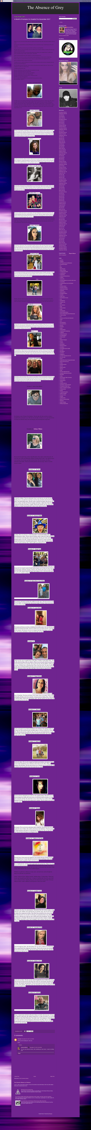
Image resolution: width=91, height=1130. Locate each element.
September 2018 (62, 164)
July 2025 (61, 115)
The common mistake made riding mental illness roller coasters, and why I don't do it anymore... (33, 1096)
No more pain (62, 357)
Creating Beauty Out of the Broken (66, 283)
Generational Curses (64, 297)
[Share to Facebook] (31, 1031)
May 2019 (61, 158)
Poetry (61, 363)
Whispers (62, 400)
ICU (61, 316)
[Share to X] (30, 1031)
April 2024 (61, 122)
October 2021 (61, 133)
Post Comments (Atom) (23, 1078)
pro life (61, 365)
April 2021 (61, 139)
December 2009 (62, 247)
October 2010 (61, 233)
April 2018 (61, 165)
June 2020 (61, 145)
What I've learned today (64, 399)
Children (61, 277)
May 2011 (61, 228)
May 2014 (61, 199)
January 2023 (61, 126)
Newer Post (17, 1076)
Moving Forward (63, 345)
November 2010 (62, 232)
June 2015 (61, 194)
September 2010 (62, 235)
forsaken (61, 294)
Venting (61, 396)
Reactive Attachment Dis (64, 371)
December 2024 (62, 119)
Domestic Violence (63, 287)
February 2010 (62, 244)
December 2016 (62, 180)
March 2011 (61, 229)
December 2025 (62, 112)
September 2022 (62, 129)
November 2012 (62, 212)
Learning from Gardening (65, 331)
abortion (61, 260)
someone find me (63, 383)
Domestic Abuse (63, 286)
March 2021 (61, 141)
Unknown (19, 1038)
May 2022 (61, 131)
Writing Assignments (64, 403)
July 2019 (61, 155)
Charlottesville (63, 273)
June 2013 (61, 206)
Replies (20, 1045)
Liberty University (63, 334)
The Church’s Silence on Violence (22, 1082)
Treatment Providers (64, 392)
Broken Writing (63, 270)
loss (61, 338)
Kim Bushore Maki (37, 138)
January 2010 (61, 245)
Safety (61, 376)
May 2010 (61, 239)
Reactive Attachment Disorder (66, 373)
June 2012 (61, 218)
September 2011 (62, 223)
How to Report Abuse (64, 312)
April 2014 (61, 200)
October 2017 (61, 170)
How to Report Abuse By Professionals (67, 313)
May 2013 (61, 207)
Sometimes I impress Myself (65, 384)
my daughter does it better (65, 348)
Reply (19, 1042)
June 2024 (61, 120)
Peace (61, 358)
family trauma (62, 292)
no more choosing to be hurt (65, 355)
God (61, 299)
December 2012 (62, 210)
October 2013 (61, 203)
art (60, 265)
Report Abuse (72, 253)
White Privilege (63, 402)
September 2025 (62, 113)
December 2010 (62, 231)
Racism (61, 368)
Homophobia (62, 310)
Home (35, 1076)
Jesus (61, 319)
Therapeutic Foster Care (64, 386)
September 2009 (62, 249)
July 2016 (61, 186)
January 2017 (61, 178)
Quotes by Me (62, 367)
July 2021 (61, 136)
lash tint (61, 325)
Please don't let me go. (64, 361)
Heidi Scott (38, 192)
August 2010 (61, 236)
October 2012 (61, 213)
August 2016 (61, 184)
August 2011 (61, 225)
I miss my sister (63, 315)
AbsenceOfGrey (24, 1047)
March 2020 (61, 148)
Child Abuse (62, 274)
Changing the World (64, 271)
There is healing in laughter (65, 387)
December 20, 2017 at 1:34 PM (28, 1038)
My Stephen (62, 351)
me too (61, 341)
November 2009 (62, 248)
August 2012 (61, 216)
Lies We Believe (63, 335)
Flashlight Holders (63, 293)
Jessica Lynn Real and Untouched (66, 318)
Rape (61, 370)
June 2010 (61, 238)
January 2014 (61, 202)
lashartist (62, 326)
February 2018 (62, 167)
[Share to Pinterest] (32, 1031)
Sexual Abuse (62, 380)
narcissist (62, 352)
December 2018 (62, 162)
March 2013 (61, 209)
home (61, 309)
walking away (62, 397)
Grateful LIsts (62, 302)
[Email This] (27, 1031)
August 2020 (61, 142)
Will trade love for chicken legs (27, 1089)
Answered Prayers (63, 264)
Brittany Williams (38, 429)
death (61, 284)
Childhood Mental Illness (65, 276)
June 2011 (61, 226)
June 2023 (61, 123)
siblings (61, 381)
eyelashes (62, 290)
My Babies (62, 347)
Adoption (62, 261)
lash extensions (63, 323)
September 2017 (62, 171)
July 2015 (61, 193)
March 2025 (61, 117)
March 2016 (61, 190)
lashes (61, 328)
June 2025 (61, 116)
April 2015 (61, 197)
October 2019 (61, 151)
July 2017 (61, 174)
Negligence (62, 354)
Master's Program (63, 339)
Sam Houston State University (66, 377)
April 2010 (61, 241)
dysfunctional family (64, 289)
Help (61, 306)
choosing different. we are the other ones (68, 280)
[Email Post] (25, 1031)
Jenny (37, 279)
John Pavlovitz (38, 641)
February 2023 (62, 125)
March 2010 (61, 242)
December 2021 (62, 132)
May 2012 (61, 219)
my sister (61, 350)
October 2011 (61, 222)
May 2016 (61, 189)
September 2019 (62, 152)
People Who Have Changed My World (67, 360)
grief (61, 303)
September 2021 (62, 135)
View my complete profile (64, 35)
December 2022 (62, 128)
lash (61, 321)
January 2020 (61, 149)
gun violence (62, 305)
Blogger (50, 1113)
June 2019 (61, 157)
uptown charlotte (63, 393)
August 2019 (61, 154)
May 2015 (61, 196)
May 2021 (61, 138)
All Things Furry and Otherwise (66, 263)
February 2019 (62, 161)
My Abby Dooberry (37, 304)
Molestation (62, 344)
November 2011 (62, 220)
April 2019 (61, 160)
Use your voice (63, 394)
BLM (61, 267)
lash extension (63, 322)
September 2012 (62, 215)
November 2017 (62, 168)
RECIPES (62, 374)
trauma (61, 390)
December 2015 (62, 191)
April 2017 (61, 177)
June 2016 (61, 187)
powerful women (63, 364)
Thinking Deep (63, 389)
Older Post (52, 1076)
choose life (62, 278)
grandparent (62, 300)
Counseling (62, 281)
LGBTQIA (62, 332)
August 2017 (61, 173)
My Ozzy (36, 331)
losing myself (62, 336)
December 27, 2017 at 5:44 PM (36, 1047)
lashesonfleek (62, 329)
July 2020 (61, 144)
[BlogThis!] (28, 1031)
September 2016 (62, 183)
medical (61, 342)
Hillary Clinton (63, 307)
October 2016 (61, 181)
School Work (62, 378)
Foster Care (62, 296)
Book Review (62, 268)
